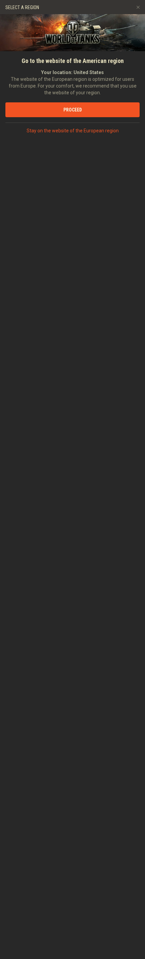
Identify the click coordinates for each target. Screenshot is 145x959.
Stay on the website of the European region (73, 130)
